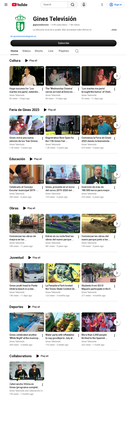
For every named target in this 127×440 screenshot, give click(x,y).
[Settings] (102, 5)
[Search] (72, 4)
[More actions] (42, 89)
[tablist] (63, 51)
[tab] (14, 51)
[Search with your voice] (84, 4)
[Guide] (6, 5)
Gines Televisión (16, 95)
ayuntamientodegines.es (24, 36)
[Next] (117, 76)
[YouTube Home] (19, 4)
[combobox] (55, 5)
